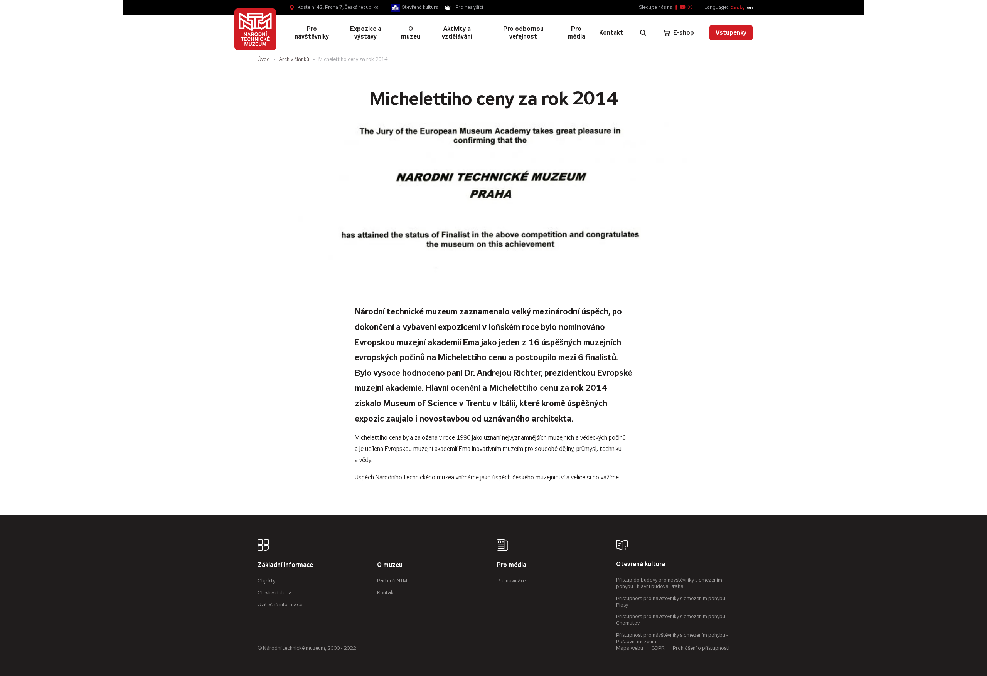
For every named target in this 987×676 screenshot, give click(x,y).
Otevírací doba (275, 592)
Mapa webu (629, 648)
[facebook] (676, 7)
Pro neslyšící (469, 7)
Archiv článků (294, 59)
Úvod (264, 59)
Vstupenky (731, 32)
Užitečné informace (280, 604)
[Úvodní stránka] (255, 29)
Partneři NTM (392, 581)
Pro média (511, 565)
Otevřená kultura (420, 7)
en (750, 7)
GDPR (658, 648)
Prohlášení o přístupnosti (701, 648)
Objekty (266, 581)
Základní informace (285, 565)
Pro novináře (511, 581)
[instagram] (690, 7)
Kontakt (386, 592)
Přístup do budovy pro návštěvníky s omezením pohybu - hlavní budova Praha (669, 583)
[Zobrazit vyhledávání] (643, 32)
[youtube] (683, 7)
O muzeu (390, 565)
